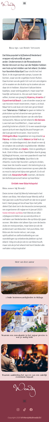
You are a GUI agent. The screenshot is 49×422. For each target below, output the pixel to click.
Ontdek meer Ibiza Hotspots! (24, 183)
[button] (24, 3)
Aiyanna (30, 97)
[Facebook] (31, 410)
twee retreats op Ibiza (12, 213)
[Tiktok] (24, 410)
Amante (39, 97)
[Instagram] (18, 410)
